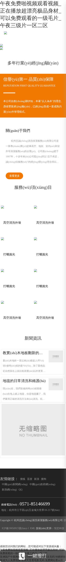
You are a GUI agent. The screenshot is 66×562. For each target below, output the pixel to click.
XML (32, 528)
